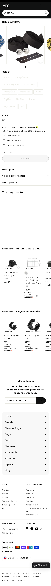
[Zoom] (40, 60)
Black (7, 77)
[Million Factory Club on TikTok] (41, 528)
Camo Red (25, 92)
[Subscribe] (41, 400)
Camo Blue (9, 92)
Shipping (30, 490)
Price (5, 115)
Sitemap (6, 497)
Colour (6, 72)
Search (5, 493)
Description (8, 169)
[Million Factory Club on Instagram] (27, 528)
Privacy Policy (32, 505)
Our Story (6, 490)
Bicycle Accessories (28, 311)
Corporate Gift (32, 515)
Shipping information (14, 176)
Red (22, 106)
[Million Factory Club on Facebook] (31, 528)
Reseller (5, 508)
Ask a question (10, 182)
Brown (32, 99)
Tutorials (29, 501)
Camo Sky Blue (11, 84)
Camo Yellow (21, 77)
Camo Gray (29, 84)
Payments (30, 493)
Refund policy (8, 505)
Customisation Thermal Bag (36, 509)
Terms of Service (9, 501)
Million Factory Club (28, 248)
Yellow (7, 99)
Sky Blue (20, 99)
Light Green (10, 106)
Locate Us (30, 497)
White (38, 92)
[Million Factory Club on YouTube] (36, 528)
